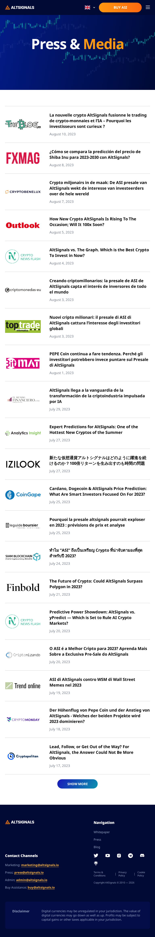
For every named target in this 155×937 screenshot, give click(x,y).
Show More (77, 784)
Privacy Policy (122, 874)
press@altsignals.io (29, 872)
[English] (90, 7)
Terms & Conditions (100, 874)
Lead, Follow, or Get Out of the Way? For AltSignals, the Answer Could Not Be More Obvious (91, 752)
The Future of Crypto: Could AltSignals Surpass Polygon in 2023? (96, 583)
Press (97, 839)
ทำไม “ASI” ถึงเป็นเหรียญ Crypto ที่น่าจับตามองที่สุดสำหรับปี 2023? (95, 552)
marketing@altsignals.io (40, 865)
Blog (97, 847)
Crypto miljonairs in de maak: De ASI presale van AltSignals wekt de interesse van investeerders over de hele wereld (98, 188)
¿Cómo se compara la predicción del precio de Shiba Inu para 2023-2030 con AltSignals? (95, 154)
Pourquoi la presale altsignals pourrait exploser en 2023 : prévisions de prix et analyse (97, 522)
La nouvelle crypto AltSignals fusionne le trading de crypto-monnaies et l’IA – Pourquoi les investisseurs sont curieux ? (98, 120)
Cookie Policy (141, 874)
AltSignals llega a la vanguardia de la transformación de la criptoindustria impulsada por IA (97, 395)
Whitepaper (102, 832)
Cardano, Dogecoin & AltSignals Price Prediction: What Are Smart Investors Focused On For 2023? (98, 491)
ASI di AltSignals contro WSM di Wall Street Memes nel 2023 (92, 682)
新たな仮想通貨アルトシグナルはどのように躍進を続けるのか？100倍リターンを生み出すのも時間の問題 (97, 460)
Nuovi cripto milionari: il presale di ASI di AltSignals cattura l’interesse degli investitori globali (94, 322)
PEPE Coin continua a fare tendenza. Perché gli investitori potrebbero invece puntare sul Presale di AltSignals (98, 359)
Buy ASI (120, 7)
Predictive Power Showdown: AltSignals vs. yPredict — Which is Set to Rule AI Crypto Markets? (92, 617)
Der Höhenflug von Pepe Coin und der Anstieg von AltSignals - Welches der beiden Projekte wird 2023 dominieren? (99, 715)
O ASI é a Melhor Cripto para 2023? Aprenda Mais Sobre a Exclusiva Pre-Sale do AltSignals (98, 651)
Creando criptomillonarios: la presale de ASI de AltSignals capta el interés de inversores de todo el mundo (97, 286)
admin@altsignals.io (31, 880)
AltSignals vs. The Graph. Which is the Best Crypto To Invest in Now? (99, 252)
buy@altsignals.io (41, 887)
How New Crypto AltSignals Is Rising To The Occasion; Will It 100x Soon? (92, 221)
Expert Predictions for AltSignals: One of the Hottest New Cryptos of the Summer (93, 429)
